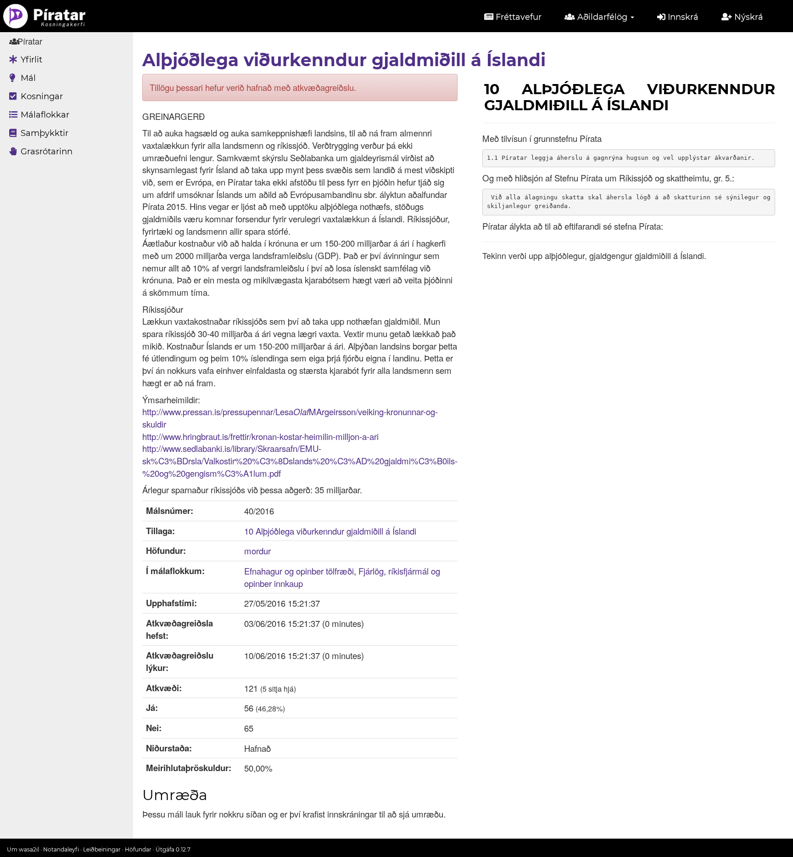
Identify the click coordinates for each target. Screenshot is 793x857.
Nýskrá (747, 17)
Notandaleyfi (61, 849)
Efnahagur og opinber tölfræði (299, 571)
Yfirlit (30, 60)
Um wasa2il (23, 849)
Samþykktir (43, 133)
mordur (257, 551)
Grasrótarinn (45, 152)
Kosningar (40, 96)
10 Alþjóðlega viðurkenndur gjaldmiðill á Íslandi (330, 531)
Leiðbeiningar (102, 849)
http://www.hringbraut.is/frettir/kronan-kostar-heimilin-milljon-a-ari (260, 436)
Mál (27, 78)
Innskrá (681, 17)
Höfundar (138, 849)
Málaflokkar (43, 115)
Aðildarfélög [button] (602, 17)
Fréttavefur (517, 17)
